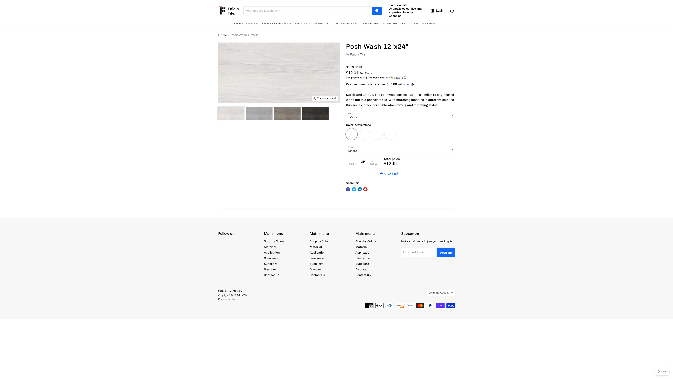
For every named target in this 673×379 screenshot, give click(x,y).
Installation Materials (312, 23)
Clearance (271, 258)
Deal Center (370, 23)
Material (270, 247)
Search (222, 291)
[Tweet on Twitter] (354, 189)
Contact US (236, 291)
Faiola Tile (357, 54)
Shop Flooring (245, 23)
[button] (400, 77)
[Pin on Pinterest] (365, 189)
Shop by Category (275, 23)
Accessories (345, 23)
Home (222, 35)
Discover (270, 269)
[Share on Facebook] (348, 189)
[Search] (377, 11)
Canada (439, 292)
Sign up (445, 252)
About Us (409, 23)
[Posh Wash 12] (231, 114)
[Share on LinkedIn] (360, 189)
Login (440, 10)
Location (428, 23)
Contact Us (271, 275)
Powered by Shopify (228, 299)
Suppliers (390, 23)
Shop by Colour (274, 241)
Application (272, 252)
